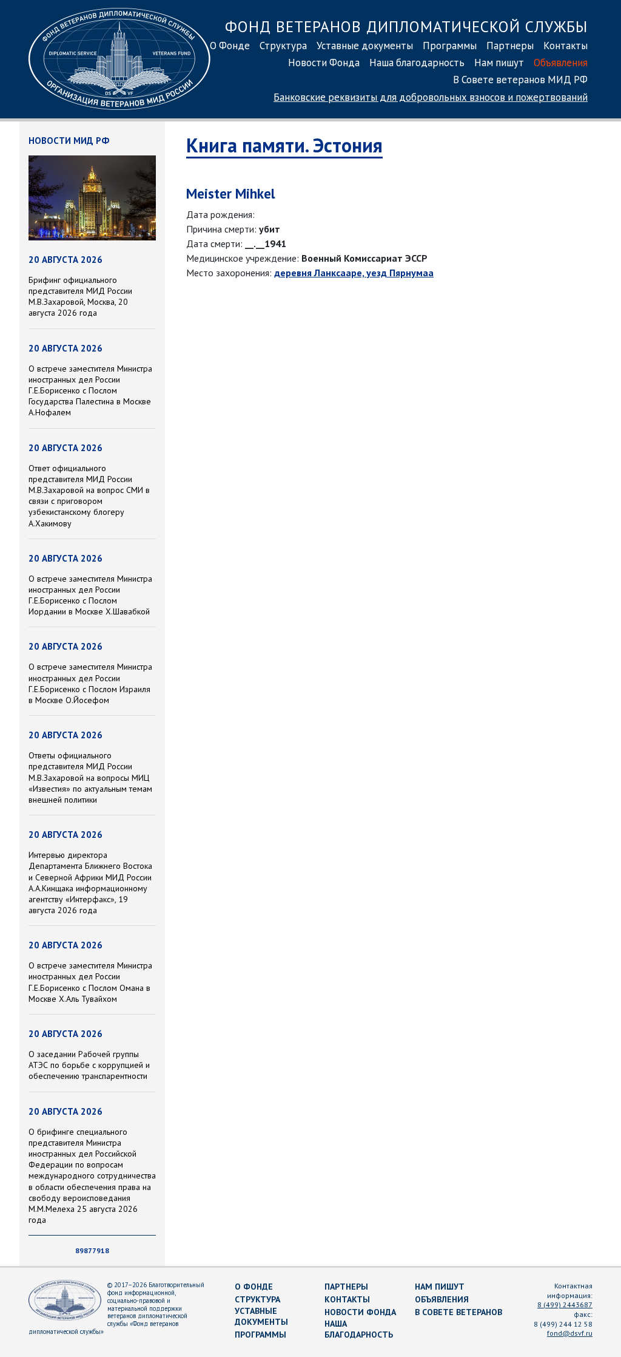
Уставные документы (365, 45)
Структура (283, 45)
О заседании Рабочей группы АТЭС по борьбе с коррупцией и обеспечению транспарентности (89, 1065)
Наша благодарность (417, 62)
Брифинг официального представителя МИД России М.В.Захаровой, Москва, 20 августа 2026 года (80, 296)
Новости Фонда (324, 62)
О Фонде (230, 45)
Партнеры (510, 45)
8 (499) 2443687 (564, 1304)
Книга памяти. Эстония (284, 145)
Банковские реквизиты (431, 97)
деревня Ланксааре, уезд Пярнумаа (354, 273)
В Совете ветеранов (458, 1312)
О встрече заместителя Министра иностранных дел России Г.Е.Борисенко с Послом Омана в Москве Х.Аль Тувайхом (90, 982)
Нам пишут (499, 62)
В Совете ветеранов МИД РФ (520, 79)
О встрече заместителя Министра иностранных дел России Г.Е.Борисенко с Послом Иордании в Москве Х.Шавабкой (90, 595)
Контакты (565, 45)
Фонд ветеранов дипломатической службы (406, 26)
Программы (450, 45)
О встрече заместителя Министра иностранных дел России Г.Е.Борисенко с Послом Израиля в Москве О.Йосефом (90, 683)
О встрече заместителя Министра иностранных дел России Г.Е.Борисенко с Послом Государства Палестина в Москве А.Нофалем (90, 390)
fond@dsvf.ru (569, 1333)
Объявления (561, 62)
